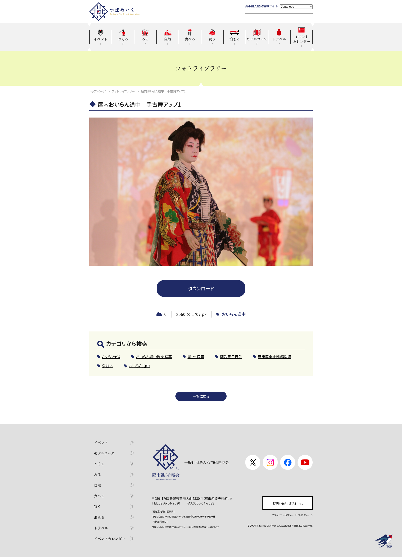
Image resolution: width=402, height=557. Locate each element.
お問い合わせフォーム (287, 503)
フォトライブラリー (123, 91)
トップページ (97, 91)
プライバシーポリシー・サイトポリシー (290, 515)
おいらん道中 (234, 314)
